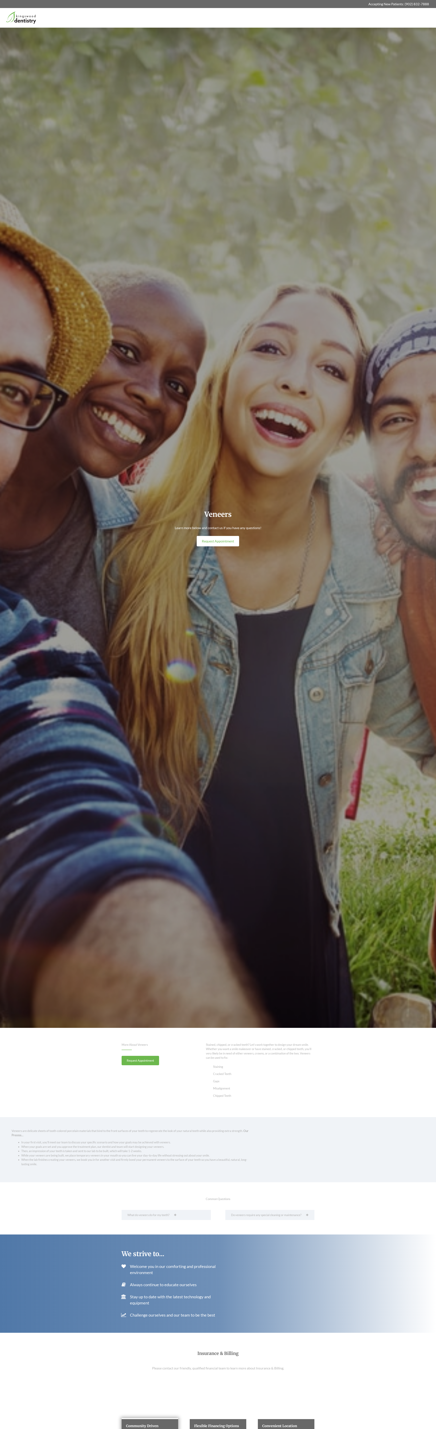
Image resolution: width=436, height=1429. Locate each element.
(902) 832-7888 (417, 4)
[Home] (21, 18)
